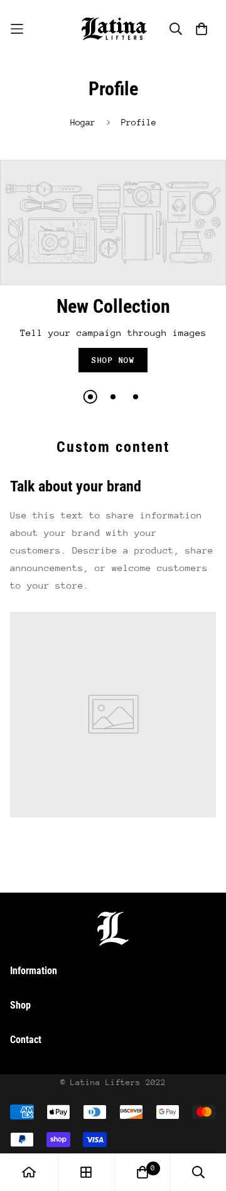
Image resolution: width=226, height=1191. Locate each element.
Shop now (113, 360)
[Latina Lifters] (113, 29)
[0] (142, 1172)
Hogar (82, 122)
